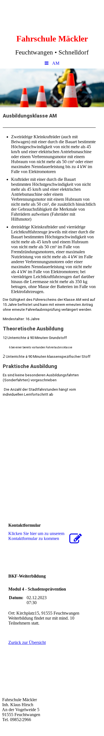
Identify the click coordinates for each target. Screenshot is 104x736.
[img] (52, 88)
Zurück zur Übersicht (27, 642)
